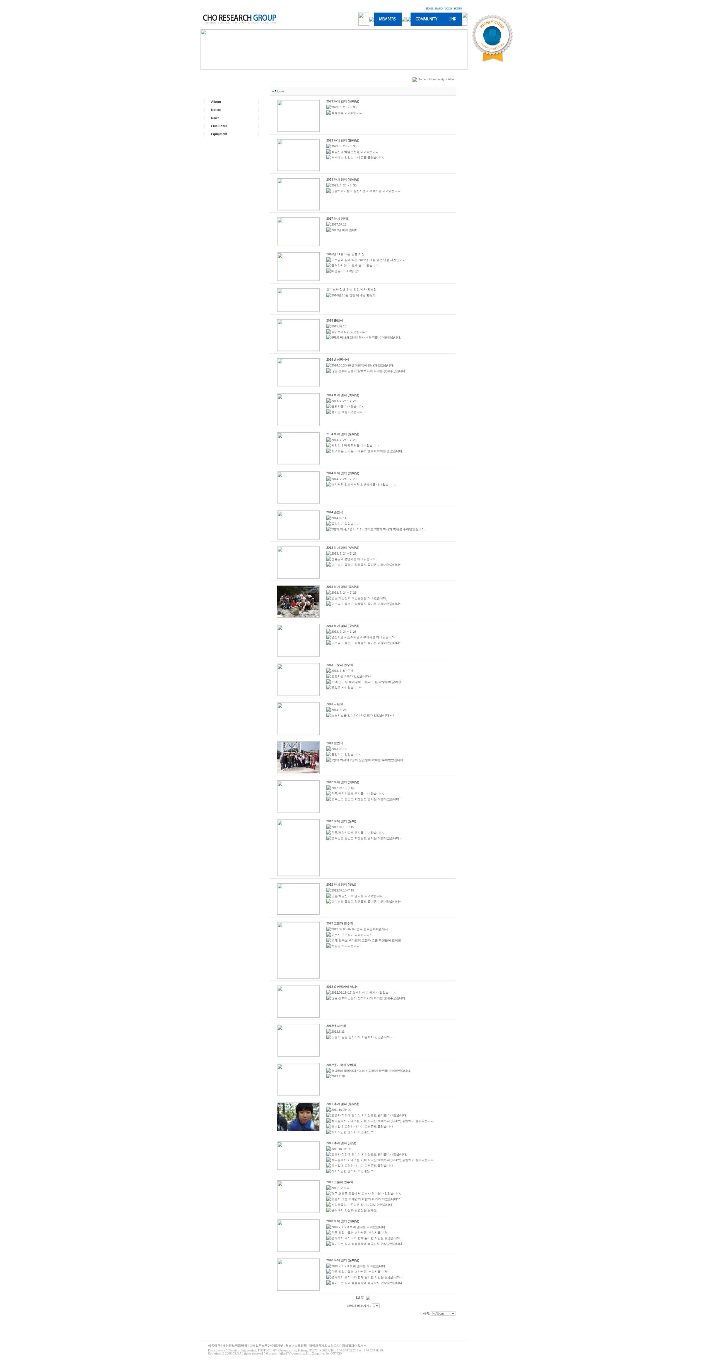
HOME (429, 8)
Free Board (219, 126)
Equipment (219, 134)
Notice (216, 109)
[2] (362, 1297)
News (215, 117)
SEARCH (439, 8)
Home (422, 79)
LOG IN (448, 8)
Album (216, 101)
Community (437, 79)
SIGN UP (458, 8)
